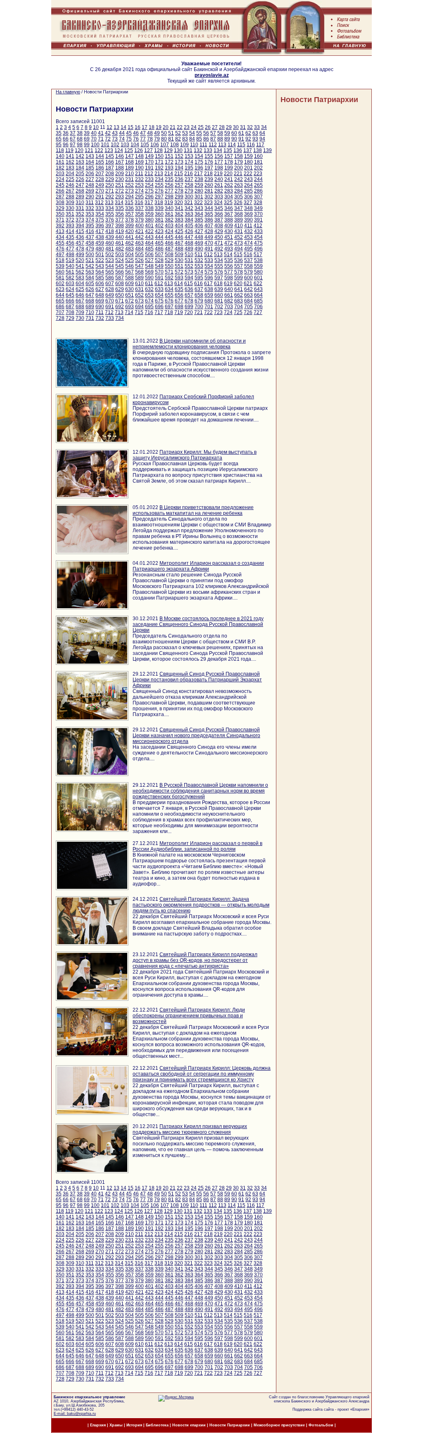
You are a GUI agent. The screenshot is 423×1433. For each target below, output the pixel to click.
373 (80, 220)
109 (184, 145)
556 (228, 266)
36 (66, 133)
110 (194, 145)
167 (119, 162)
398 (119, 226)
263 (238, 185)
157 (228, 156)
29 (229, 127)
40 (94, 133)
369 (248, 214)
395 (90, 226)
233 (149, 179)
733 (109, 318)
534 (218, 260)
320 (178, 202)
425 (179, 231)
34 (264, 127)
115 (241, 145)
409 (228, 226)
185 (90, 168)
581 (60, 278)
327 (248, 202)
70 (94, 139)
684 (248, 301)
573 (189, 272)
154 (199, 156)
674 (149, 301)
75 (129, 139)
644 (60, 295)
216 (188, 173)
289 (80, 197)
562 (80, 272)
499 (80, 254)
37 (73, 133)
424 (169, 231)
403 (169, 226)
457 (80, 243)
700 (199, 306)
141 (70, 156)
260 (208, 185)
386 (208, 220)
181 (258, 162)
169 (139, 162)
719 (178, 312)
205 (80, 173)
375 (99, 220)
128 (158, 150)
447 (189, 237)
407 (208, 226)
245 (60, 185)
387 (218, 220)
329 (60, 208)
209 (119, 173)
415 (80, 231)
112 (213, 145)
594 (189, 278)
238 (199, 179)
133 (208, 150)
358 (139, 214)
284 (238, 191)
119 (69, 150)
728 (60, 318)
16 (137, 127)
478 (80, 249)
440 (119, 237)
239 (208, 179)
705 (248, 306)
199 (228, 168)
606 (99, 283)
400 (139, 226)
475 (258, 243)
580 (258, 272)
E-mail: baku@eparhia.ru (75, 1414)
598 (228, 278)
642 (248, 289)
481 (109, 249)
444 (159, 237)
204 (70, 173)
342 (189, 208)
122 (99, 150)
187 (109, 168)
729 (70, 318)
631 (139, 289)
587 (119, 278)
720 (188, 312)
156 (218, 156)
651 (129, 295)
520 (80, 260)
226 (80, 179)
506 (149, 254)
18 (151, 127)
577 (228, 272)
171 (159, 162)
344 (208, 208)
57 (213, 133)
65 (59, 139)
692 (119, 306)
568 (139, 272)
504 (129, 254)
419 (119, 231)
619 (228, 283)
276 (159, 191)
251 (119, 185)
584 (90, 278)
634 (169, 289)
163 (80, 162)
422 (149, 231)
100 (95, 145)
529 (169, 260)
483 (129, 249)
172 (169, 162)
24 (194, 127)
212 (149, 173)
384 (189, 220)
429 (218, 231)
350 (60, 214)
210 (129, 173)
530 (179, 260)
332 (90, 208)
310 (80, 202)
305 (238, 197)
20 (166, 127)
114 (232, 145)
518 (60, 260)
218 (208, 173)
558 (248, 266)
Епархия (359, 1409)
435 (70, 237)
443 (149, 237)
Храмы (116, 1425)
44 (122, 133)
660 (218, 295)
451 (228, 237)
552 (189, 266)
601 (258, 278)
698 (179, 306)
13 (116, 127)
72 (108, 139)
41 (101, 133)
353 (90, 214)
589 (139, 278)
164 (90, 162)
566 (119, 272)
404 (179, 226)
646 (80, 295)
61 (241, 133)
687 (70, 306)
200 (238, 168)
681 (218, 301)
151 (169, 156)
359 (149, 214)
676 (169, 301)
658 (199, 295)
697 (169, 306)
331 (80, 208)
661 (228, 295)
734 (119, 318)
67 (73, 139)
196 (199, 168)
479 (90, 249)
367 (228, 214)
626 (90, 289)
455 (60, 243)
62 (248, 133)
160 (258, 156)
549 (159, 266)
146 (119, 156)
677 (179, 301)
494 (238, 249)
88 (220, 139)
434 (60, 237)
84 (192, 139)
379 (139, 220)
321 (188, 202)
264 (248, 185)
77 (143, 139)
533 (208, 260)
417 (99, 231)
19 (159, 127)
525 (129, 260)
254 (149, 185)
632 (149, 289)
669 (99, 301)
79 (157, 139)
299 (179, 197)
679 (199, 301)
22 (180, 127)
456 (70, 243)
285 (248, 191)
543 (99, 266)
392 (60, 226)
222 (248, 173)
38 (80, 133)
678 (189, 301)
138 (257, 150)
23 (187, 127)
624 (70, 289)
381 (159, 220)
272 (119, 191)
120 (79, 150)
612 (158, 283)
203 (60, 173)
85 (199, 139)
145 (109, 156)
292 (109, 197)
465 (159, 243)
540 (70, 266)
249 (99, 185)
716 (149, 312)
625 (80, 289)
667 (80, 301)
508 (169, 254)
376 (109, 220)
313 (109, 202)
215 (178, 173)
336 (129, 208)
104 (135, 145)
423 (159, 231)
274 (139, 191)
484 (139, 249)
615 (188, 283)
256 (169, 185)
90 (234, 139)
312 (99, 202)
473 (238, 243)
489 (189, 249)
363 (189, 214)
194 (179, 168)
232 (139, 179)
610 (139, 283)
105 (144, 145)
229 (109, 179)
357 (129, 214)
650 (119, 295)
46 (136, 133)
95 (59, 145)
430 (228, 231)
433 (258, 231)
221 (238, 173)
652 (139, 295)
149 (149, 156)
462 (129, 243)
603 (70, 283)
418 (109, 231)
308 (60, 202)
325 (228, 202)
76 (136, 139)
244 (258, 179)
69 (87, 139)
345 (218, 208)
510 (189, 254)
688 (80, 306)
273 (129, 191)
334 (109, 208)
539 (60, 266)
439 (109, 237)
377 (119, 220)
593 (179, 278)
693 (129, 306)
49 (157, 133)
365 (208, 214)
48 (150, 133)
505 (139, 254)
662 (238, 295)
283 (228, 191)
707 (60, 312)
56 (206, 133)
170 (149, 162)
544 (109, 266)
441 (129, 237)
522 (99, 260)
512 (208, 254)
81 (171, 139)
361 (169, 214)
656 (179, 295)
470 (208, 243)
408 (218, 226)
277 (169, 191)
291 (99, 197)
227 (90, 179)
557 (238, 266)
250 (109, 185)
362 (179, 214)
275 (149, 191)
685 (258, 301)
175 (199, 162)
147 (129, 156)
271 (109, 191)
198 (218, 168)
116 (251, 145)
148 (139, 156)
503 (119, 254)
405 (189, 226)
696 (159, 306)
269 (90, 191)
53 (185, 133)
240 (218, 179)
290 (90, 197)
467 (179, 243)
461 (119, 243)
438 (99, 237)
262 (228, 185)
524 (119, 260)
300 (189, 197)
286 (258, 191)
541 (80, 266)
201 (248, 168)
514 (228, 254)
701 (208, 306)
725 (238, 312)
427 (199, 231)
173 (179, 162)
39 (87, 133)
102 (115, 145)
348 (248, 208)
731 (90, 318)
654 (159, 295)
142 (80, 156)
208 (109, 173)
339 (159, 208)
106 (154, 145)
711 (99, 312)
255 (159, 185)
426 (189, 231)
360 (159, 214)
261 (218, 185)
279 (189, 191)
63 (255, 133)
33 (257, 127)
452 (238, 237)
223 (258, 173)
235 (169, 179)
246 (70, 185)
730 (80, 318)
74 (122, 139)
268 (80, 191)
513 (218, 254)
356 (119, 214)
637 (199, 289)
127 (148, 150)
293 (119, 197)
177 (218, 162)
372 (70, 220)
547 (139, 266)
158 (238, 156)
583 (80, 278)
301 (199, 197)
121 (89, 150)
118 (60, 150)
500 (90, 254)
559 (258, 266)
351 (70, 214)
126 (138, 150)
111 (203, 145)
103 (125, 145)
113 (222, 145)
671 (119, 301)
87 (213, 139)
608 (119, 283)
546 (129, 266)
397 (109, 226)
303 (218, 197)
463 (139, 243)
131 (188, 150)
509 (179, 254)
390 (248, 220)
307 (258, 197)
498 (70, 254)
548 (149, 266)
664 (258, 295)
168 (129, 162)
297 (159, 197)
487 (169, 249)
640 (228, 289)
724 (228, 312)
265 (258, 185)
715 (139, 312)
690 (99, 306)
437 (90, 237)
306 (248, 197)
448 (199, 237)
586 (109, 278)
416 (90, 231)
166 (109, 162)
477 (70, 249)
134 (218, 150)
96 (66, 145)
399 (129, 226)
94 (262, 139)
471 (218, 243)
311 (90, 202)
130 (178, 150)
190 (139, 168)
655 (169, 295)
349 (258, 208)
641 (238, 289)
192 (159, 168)
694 (139, 306)
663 (248, 295)
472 (228, 243)
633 (159, 289)
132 (198, 150)
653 (149, 295)
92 (248, 139)
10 (96, 127)
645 (70, 295)
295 (139, 197)
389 (238, 220)
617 (208, 283)
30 (236, 127)
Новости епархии (189, 1425)
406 (199, 226)
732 (99, 318)
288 (70, 197)
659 (208, 295)
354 (99, 214)
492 (218, 249)
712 (109, 312)
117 (260, 145)
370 (258, 214)
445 (169, 237)
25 (201, 127)
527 (149, 260)
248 (90, 185)
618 (218, 283)
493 (228, 249)
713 (119, 312)
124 (118, 150)
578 (238, 272)
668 (90, 301)
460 (109, 243)
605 (90, 283)
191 (149, 168)
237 (189, 179)
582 (70, 278)
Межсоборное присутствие (279, 1425)
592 (169, 278)
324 (218, 202)
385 (199, 220)
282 (218, 191)
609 (129, 283)
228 (99, 179)
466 (169, 243)
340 (169, 208)
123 (109, 150)
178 (228, 162)
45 (129, 133)
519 (70, 260)
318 (158, 202)
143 (90, 156)
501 (99, 254)
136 (237, 150)
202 (258, 168)
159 (248, 156)
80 (164, 139)
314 (119, 202)
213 (158, 173)
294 (129, 197)
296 (149, 197)
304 (228, 197)
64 (262, 133)
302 (208, 197)
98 (80, 145)
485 (149, 249)
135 (227, 150)
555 (218, 266)
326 (238, 202)
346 (228, 208)
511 (199, 254)
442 (139, 237)
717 (158, 312)
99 (87, 145)
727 (258, 312)
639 (218, 289)
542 (90, 266)
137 (247, 150)
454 (258, 237)
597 (218, 278)
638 (208, 289)
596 (208, 278)
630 (129, 289)
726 (248, 312)
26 (208, 127)
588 (129, 278)
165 (99, 162)
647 (90, 295)
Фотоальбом (321, 1425)
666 (70, 301)
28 (222, 127)
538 (258, 260)
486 (159, 249)
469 (199, 243)
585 (99, 278)
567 (129, 272)
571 (169, 272)
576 (218, 272)
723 (218, 312)
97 (73, 145)
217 (198, 173)
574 (199, 272)
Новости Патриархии (319, 99)
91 (241, 139)
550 (169, 266)
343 (199, 208)
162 (70, 162)
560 (60, 272)
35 (59, 133)
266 (60, 191)
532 (199, 260)
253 (139, 185)
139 (267, 150)
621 (248, 283)
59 (227, 133)
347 (238, 208)
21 (173, 127)
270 (99, 191)
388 (228, 220)
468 (189, 243)
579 (248, 272)
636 (189, 289)
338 (149, 208)
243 (248, 179)
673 (139, 301)
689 (90, 306)
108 (174, 145)
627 (99, 289)
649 (109, 295)
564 (99, 272)
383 (179, 220)
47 (143, 133)
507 (159, 254)
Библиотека (158, 1425)
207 (99, 173)
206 (90, 173)
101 (105, 145)
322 (198, 202)
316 (139, 202)
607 (109, 283)
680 (208, 301)
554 (208, 266)
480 (99, 249)
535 (228, 260)
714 (129, 312)
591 (159, 278)
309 (70, 202)
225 (70, 179)
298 (169, 197)
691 (109, 306)
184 (80, 168)
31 (243, 127)
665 (60, 301)
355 (109, 214)
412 (258, 226)
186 (99, 168)
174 (189, 162)
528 (159, 260)
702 (218, 306)
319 (168, 202)
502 (109, 254)
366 (218, 214)
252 (129, 185)
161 (60, 162)
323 (208, 202)
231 (129, 179)
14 (123, 127)
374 (90, 220)
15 (130, 127)
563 (90, 272)
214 (168, 173)
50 (164, 133)
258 (189, 185)
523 (109, 260)
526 (139, 260)
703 (228, 306)
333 (99, 208)
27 (215, 127)
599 (238, 278)
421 (139, 231)
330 (70, 208)
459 (99, 243)
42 (108, 133)
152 (179, 156)
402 (159, 226)
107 (164, 145)
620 (238, 283)
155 (208, 156)
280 (199, 191)
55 (199, 133)
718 (168, 312)
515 (238, 254)
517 (258, 254)
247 (80, 185)
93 (255, 139)
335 (119, 208)
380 (149, 220)
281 (208, 191)
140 (60, 156)
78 (150, 139)
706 (258, 306)
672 (129, 301)
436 (80, 237)
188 (119, 168)
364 (199, 214)
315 (129, 202)
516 (248, 254)
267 (70, 191)
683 (238, 301)
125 (128, 150)
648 (99, 295)
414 (70, 231)
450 (218, 237)
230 (119, 179)
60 (234, 133)
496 (258, 249)
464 (149, 243)
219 (218, 173)
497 (60, 254)
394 (80, 226)
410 (238, 226)
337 (139, 208)
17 (144, 127)
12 (109, 127)
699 (189, 306)
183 (70, 168)
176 (208, 162)
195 (189, 168)
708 (70, 312)
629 (119, 289)
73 (115, 139)
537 (248, 260)
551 (179, 266)
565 (109, 272)
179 (238, 162)
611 (149, 283)
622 (258, 283)
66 (66, 139)
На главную (68, 91)
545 (119, 266)
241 (228, 179)
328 (258, 202)
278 (179, 191)
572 (179, 272)
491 (208, 249)
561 (70, 272)
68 (80, 139)
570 (159, 272)
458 (90, 243)
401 (149, 226)
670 (109, 301)
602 (60, 283)
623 (60, 289)
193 (169, 168)
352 (80, 214)
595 (199, 278)
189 (129, 168)
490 (199, 249)
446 (179, 237)
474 (248, 243)
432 (248, 231)
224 (60, 179)
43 (115, 133)
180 (248, 162)
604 (80, 283)
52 (178, 133)
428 (208, 231)
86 (206, 139)
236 (179, 179)
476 (60, 249)
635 (179, 289)
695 (149, 306)
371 (60, 220)
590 (149, 278)
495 (248, 249)
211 (139, 173)
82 (178, 139)
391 (258, 220)
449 (208, 237)
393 (70, 226)
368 (238, 214)
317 (149, 202)
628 (109, 289)
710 (90, 312)
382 (169, 220)
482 (119, 249)
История (134, 1425)
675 (159, 301)
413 (60, 231)
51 (171, 133)
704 (238, 306)
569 (149, 272)
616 (198, 283)
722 (208, 312)
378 (129, 220)
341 (179, 208)
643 (258, 289)
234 (159, 179)
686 (60, 306)
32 (250, 127)
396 (99, 226)
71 (101, 139)
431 (238, 231)
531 (189, 260)
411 (248, 226)
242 (238, 179)
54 (192, 133)
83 (185, 139)
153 (189, 156)
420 (129, 231)
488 (179, 249)
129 (168, 150)
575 (208, 272)
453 (248, 237)
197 (208, 168)
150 (159, 156)
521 (90, 260)
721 (198, 312)
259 (199, 185)
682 (228, 301)
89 (227, 139)
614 (178, 283)
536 (238, 260)
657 (189, 295)
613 (168, 283)
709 (80, 312)
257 (179, 185)
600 (248, 278)
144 (99, 156)
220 (228, 173)
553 (199, 266)
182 (60, 168)
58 (220, 133)
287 (60, 197)
